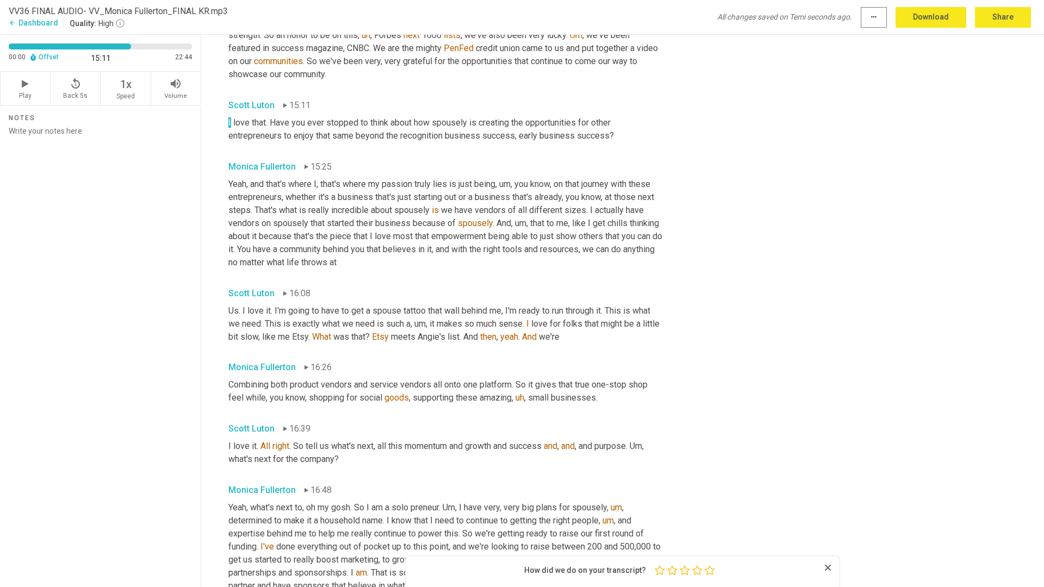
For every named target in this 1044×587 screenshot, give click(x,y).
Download (931, 17)
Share (1003, 17)
